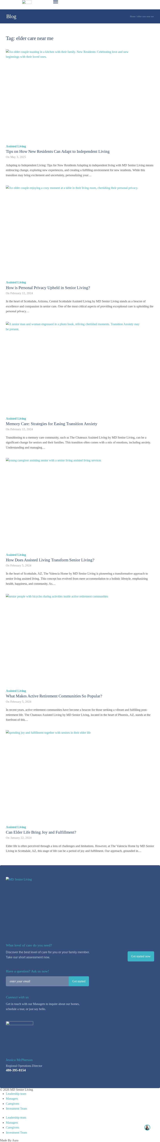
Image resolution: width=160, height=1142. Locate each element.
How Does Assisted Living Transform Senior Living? (50, 560)
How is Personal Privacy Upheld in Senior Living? (48, 287)
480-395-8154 (16, 1070)
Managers (12, 1098)
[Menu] (55, 1)
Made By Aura (9, 1140)
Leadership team (16, 1093)
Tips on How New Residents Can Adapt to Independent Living (58, 151)
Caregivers (12, 1103)
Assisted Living (16, 146)
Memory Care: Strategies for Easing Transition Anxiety (51, 423)
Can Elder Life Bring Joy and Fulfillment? (41, 832)
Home (132, 16)
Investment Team (16, 1108)
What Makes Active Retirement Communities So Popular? (54, 696)
